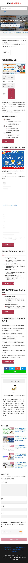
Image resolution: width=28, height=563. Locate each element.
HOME (5, 32)
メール (3, 506)
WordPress (14, 559)
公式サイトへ (11, 94)
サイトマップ (8, 549)
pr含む (4, 11)
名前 (2, 499)
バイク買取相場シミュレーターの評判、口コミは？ (21, 447)
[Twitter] (12, 368)
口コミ (17, 25)
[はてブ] (23, 368)
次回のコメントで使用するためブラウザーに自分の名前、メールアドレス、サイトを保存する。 (13, 524)
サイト (3, 513)
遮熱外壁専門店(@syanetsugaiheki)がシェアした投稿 (14, 238)
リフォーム (13, 25)
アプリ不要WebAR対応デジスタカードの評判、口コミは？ (21, 455)
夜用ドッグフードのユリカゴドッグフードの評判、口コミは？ (21, 438)
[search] (25, 8)
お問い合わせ (15, 551)
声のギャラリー (19, 555)
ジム (13, 462)
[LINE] (15, 371)
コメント (4, 482)
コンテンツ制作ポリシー (19, 549)
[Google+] (17, 368)
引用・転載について (21, 547)
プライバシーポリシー (9, 547)
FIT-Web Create (16, 557)
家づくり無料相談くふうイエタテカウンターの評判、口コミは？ (21, 430)
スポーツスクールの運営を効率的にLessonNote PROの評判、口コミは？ (21, 465)
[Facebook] (6, 368)
